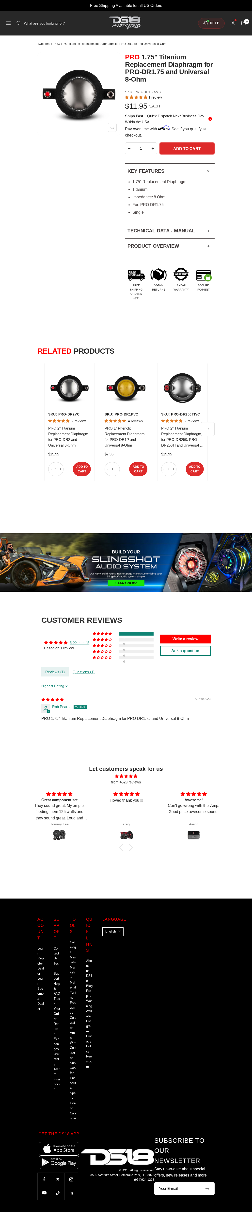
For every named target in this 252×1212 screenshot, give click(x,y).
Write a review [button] (185, 639)
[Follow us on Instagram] (71, 1179)
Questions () (83, 672)
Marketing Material (73, 977)
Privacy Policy (89, 1043)
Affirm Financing (57, 1079)
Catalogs (73, 947)
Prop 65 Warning (89, 998)
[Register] (207, 1188)
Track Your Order (57, 1009)
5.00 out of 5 (79, 643)
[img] (52, 699)
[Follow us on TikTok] (57, 1193)
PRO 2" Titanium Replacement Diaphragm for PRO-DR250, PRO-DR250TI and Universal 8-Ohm (182, 437)
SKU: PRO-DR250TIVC (180, 414)
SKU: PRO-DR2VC (63, 414)
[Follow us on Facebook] (44, 1179)
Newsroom (89, 1061)
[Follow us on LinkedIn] (71, 1193)
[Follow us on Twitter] (57, 1179)
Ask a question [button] (185, 651)
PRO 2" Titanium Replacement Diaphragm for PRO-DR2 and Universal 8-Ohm (68, 436)
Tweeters (43, 44)
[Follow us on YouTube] (44, 1193)
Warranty (56, 1059)
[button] (136, 97)
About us (89, 966)
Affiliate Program (89, 1021)
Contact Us (56, 953)
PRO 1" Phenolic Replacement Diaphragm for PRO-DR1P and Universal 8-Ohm (125, 436)
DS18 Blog (89, 981)
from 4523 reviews (126, 782)
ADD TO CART (82, 469)
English (110, 931)
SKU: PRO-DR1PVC (121, 414)
